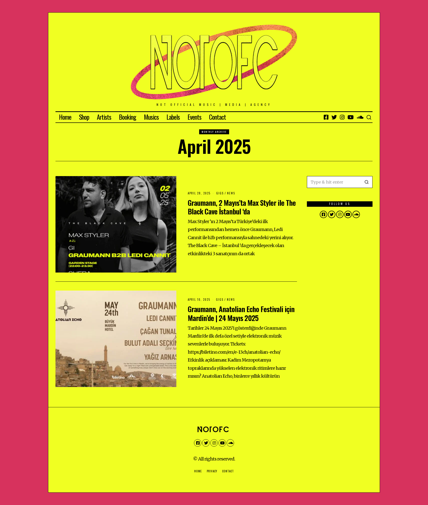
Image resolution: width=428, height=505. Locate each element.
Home (65, 117)
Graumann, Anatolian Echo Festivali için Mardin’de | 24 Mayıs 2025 (241, 313)
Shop (84, 117)
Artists (104, 117)
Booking (127, 117)
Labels (173, 117)
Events (194, 117)
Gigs (220, 193)
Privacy (212, 471)
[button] (367, 182)
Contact (217, 117)
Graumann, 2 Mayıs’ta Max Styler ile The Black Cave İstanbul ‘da (242, 206)
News (231, 193)
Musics (151, 117)
